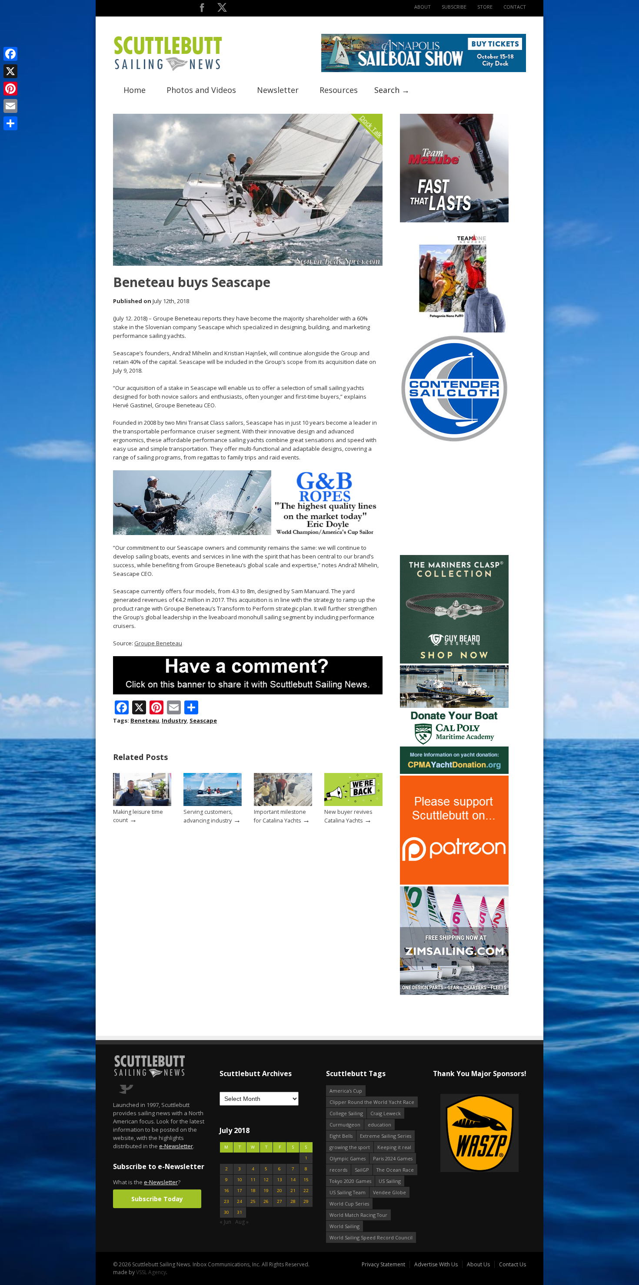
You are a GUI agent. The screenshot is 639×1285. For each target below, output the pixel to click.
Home (134, 90)
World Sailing (344, 1226)
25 (253, 1201)
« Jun (225, 1222)
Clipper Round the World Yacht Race (371, 1102)
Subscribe (454, 6)
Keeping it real (394, 1147)
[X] (10, 71)
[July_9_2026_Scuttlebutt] (454, 772)
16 (226, 1190)
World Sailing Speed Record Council (371, 1237)
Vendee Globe (389, 1192)
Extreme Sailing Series (385, 1136)
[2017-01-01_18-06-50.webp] (434, 1133)
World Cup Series (349, 1203)
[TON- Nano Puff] (454, 330)
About (422, 6)
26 (266, 1201)
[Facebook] (10, 54)
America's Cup (345, 1090)
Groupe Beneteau (158, 643)
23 (226, 1201)
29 (306, 1201)
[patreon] (454, 882)
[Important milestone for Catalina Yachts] (283, 804)
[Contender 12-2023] (454, 441)
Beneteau (144, 720)
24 (239, 1201)
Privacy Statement (383, 1264)
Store (485, 6)
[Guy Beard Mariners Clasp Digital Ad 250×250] (454, 661)
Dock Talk (371, 126)
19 (266, 1190)
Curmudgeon (344, 1124)
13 (279, 1180)
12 (266, 1180)
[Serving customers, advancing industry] (212, 804)
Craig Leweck (385, 1113)
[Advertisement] (454, 499)
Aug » (242, 1222)
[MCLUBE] (454, 220)
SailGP (362, 1169)
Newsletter (278, 90)
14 (293, 1180)
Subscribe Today (157, 1199)
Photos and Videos (201, 90)
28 (293, 1201)
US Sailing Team (347, 1192)
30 (226, 1212)
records (338, 1169)
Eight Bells (341, 1136)
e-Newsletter (176, 1146)
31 (239, 1212)
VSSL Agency (151, 1272)
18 (253, 1190)
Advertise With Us (436, 1264)
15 (306, 1180)
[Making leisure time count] (142, 804)
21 (293, 1190)
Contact (514, 6)
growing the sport (349, 1147)
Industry (174, 720)
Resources (339, 90)
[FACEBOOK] (202, 9)
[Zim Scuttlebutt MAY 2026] (454, 993)
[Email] (10, 106)
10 (239, 1180)
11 (253, 1180)
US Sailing (390, 1181)
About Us (478, 1264)
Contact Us (512, 1264)
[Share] (10, 123)
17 (239, 1190)
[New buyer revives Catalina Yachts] (353, 804)
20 (279, 1190)
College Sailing (346, 1113)
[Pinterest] (10, 88)
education (379, 1124)
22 (306, 1190)
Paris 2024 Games (393, 1158)
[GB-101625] (248, 533)
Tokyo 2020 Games (350, 1181)
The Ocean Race (395, 1169)
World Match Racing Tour (358, 1215)
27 (279, 1201)
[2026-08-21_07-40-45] (423, 70)
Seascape (203, 720)
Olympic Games (347, 1158)
